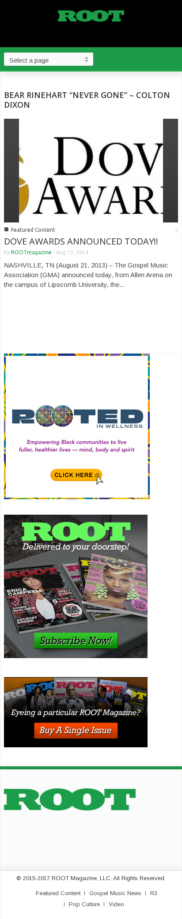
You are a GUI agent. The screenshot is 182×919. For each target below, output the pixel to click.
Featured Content (33, 230)
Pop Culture (84, 904)
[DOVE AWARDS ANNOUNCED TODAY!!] (91, 169)
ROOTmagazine (31, 252)
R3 (153, 893)
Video (116, 904)
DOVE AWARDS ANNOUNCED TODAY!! (81, 241)
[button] (173, 58)
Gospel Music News (115, 893)
